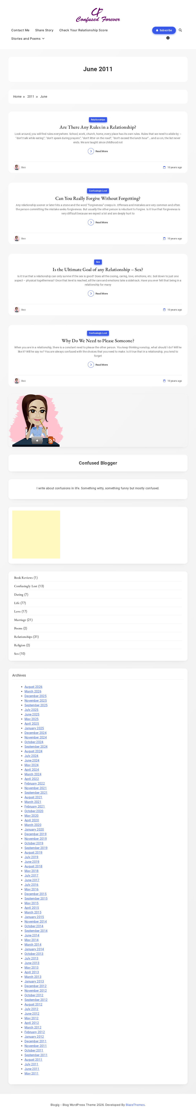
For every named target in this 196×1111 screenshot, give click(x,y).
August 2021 (33, 797)
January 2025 (34, 728)
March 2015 (32, 912)
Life (17, 603)
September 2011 (35, 1055)
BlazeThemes (135, 1105)
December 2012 (35, 986)
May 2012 (31, 1018)
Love (17, 611)
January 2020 (34, 829)
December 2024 (35, 733)
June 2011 (31, 1069)
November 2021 (35, 788)
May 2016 (31, 889)
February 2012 (34, 1032)
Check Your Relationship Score (83, 30)
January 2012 (34, 1036)
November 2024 (35, 737)
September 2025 (35, 705)
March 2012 (32, 1027)
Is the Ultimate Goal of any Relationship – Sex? (98, 269)
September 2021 (35, 793)
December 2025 (35, 696)
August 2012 (33, 1004)
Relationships (98, 119)
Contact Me (20, 30)
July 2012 (31, 1009)
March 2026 (32, 691)
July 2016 (31, 885)
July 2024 (31, 756)
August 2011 (33, 1060)
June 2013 (31, 963)
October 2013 (33, 954)
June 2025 (31, 714)
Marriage (20, 620)
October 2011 (33, 1050)
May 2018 (31, 871)
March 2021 (32, 802)
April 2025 (31, 723)
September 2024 (35, 746)
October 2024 (33, 742)
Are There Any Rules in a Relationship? (98, 127)
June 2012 (31, 1013)
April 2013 (31, 972)
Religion (19, 645)
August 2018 (33, 866)
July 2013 (31, 958)
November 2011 (35, 1046)
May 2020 (31, 816)
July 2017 (31, 875)
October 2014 (33, 926)
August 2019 (33, 852)
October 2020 (33, 811)
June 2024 (31, 760)
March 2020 (32, 825)
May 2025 (31, 719)
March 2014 (32, 944)
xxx (23, 167)
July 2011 (31, 1064)
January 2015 (34, 917)
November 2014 (35, 921)
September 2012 (35, 1000)
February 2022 (34, 783)
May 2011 (31, 1073)
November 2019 (35, 839)
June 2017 (31, 880)
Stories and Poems (26, 38)
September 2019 (35, 848)
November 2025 (35, 700)
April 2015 (31, 908)
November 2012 (35, 990)
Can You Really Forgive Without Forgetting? (98, 198)
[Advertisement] (36, 535)
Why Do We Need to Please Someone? (98, 340)
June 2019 (31, 862)
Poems (18, 628)
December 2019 (35, 834)
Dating (19, 594)
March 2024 (32, 774)
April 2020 (31, 820)
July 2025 (31, 710)
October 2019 (33, 843)
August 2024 (33, 751)
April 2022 (31, 779)
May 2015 (31, 903)
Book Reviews (23, 577)
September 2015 (35, 898)
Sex (98, 262)
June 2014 (31, 935)
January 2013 (34, 981)
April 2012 (31, 1023)
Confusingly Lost (98, 191)
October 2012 (33, 995)
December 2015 (35, 894)
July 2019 (31, 857)
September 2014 (35, 931)
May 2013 (31, 967)
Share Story (44, 30)
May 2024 (31, 765)
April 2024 (31, 769)
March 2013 (32, 977)
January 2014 (34, 949)
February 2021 (34, 806)
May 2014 (31, 940)
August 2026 (33, 687)
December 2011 (35, 1041)
